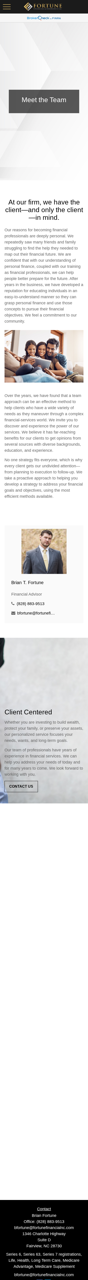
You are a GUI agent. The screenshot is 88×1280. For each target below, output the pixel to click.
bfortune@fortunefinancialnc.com (37, 613)
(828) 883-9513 (30, 603)
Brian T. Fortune (27, 582)
